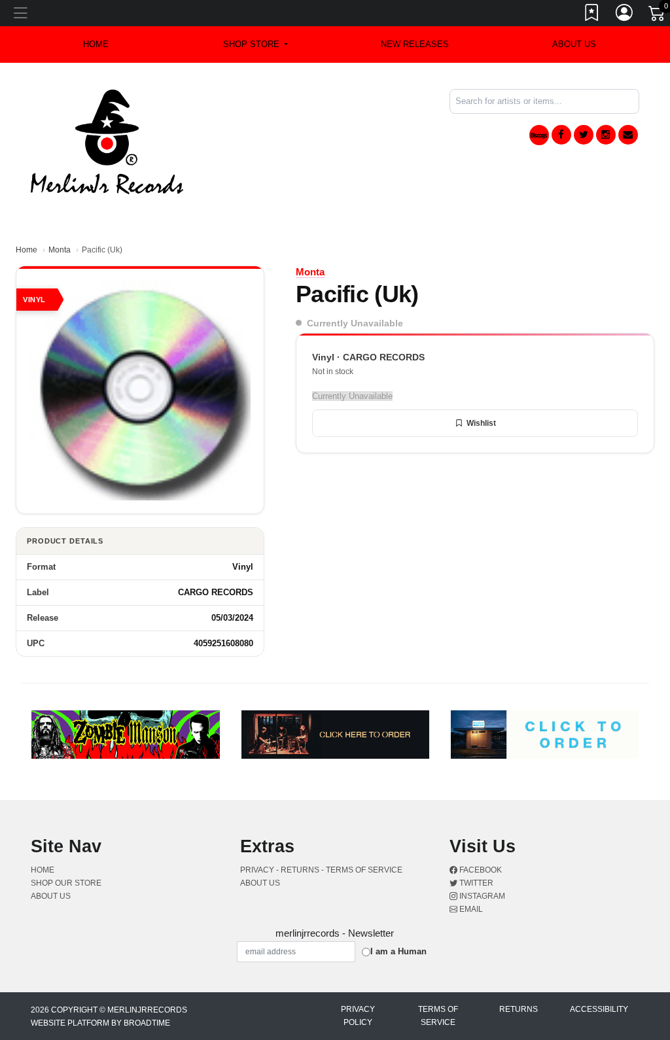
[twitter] (584, 135)
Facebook (479, 870)
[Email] (628, 135)
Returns (518, 1009)
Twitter (475, 883)
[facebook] (561, 135)
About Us (574, 44)
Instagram (481, 896)
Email (470, 909)
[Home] (107, 141)
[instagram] (606, 135)
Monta (59, 249)
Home (26, 249)
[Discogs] (539, 135)
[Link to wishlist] (592, 15)
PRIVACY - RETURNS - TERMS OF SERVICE (321, 870)
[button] (255, 44)
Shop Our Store (66, 883)
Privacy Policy (358, 1016)
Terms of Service (438, 1016)
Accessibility (599, 1009)
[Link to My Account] (625, 15)
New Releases (415, 44)
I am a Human (398, 951)
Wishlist (481, 423)
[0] (657, 15)
